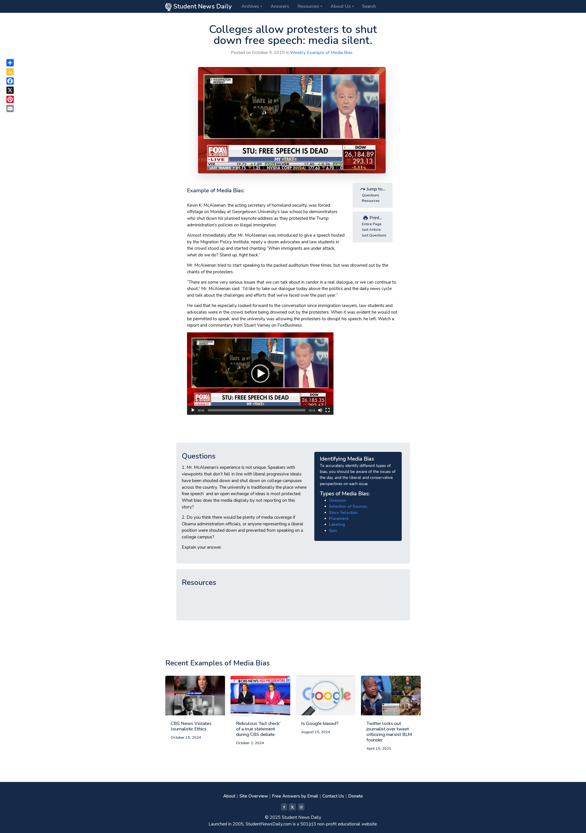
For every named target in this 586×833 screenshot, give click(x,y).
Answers (280, 6)
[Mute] (320, 410)
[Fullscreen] (327, 410)
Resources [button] (308, 6)
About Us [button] (341, 6)
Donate (355, 796)
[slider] (256, 410)
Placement (338, 518)
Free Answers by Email (295, 796)
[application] (260, 373)
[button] (260, 373)
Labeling (337, 524)
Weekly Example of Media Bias (321, 53)
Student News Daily (202, 6)
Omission (337, 500)
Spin (333, 530)
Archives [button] (250, 6)
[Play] (193, 410)
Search (369, 6)
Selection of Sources (348, 506)
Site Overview (253, 796)
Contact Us (333, 796)
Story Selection (343, 512)
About (229, 796)
